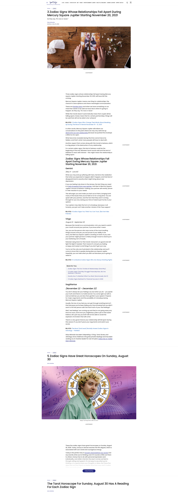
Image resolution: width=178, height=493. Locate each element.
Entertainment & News (90, 2)
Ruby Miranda (51, 22)
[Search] (127, 2)
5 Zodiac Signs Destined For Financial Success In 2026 (85, 279)
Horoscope (73, 2)
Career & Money (111, 2)
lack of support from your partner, (80, 186)
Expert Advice (119, 2)
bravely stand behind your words (96, 453)
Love (63, 2)
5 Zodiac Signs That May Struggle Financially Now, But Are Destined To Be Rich (87, 272)
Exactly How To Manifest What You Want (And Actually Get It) (88, 276)
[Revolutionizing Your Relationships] (53, 2)
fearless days (77, 107)
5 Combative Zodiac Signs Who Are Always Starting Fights (92, 260)
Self (78, 2)
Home (48, 8)
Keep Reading (89, 471)
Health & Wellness (101, 2)
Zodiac (67, 2)
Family (81, 2)
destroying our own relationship (77, 133)
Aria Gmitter (50, 363)
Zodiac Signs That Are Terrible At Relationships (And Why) (87, 268)
